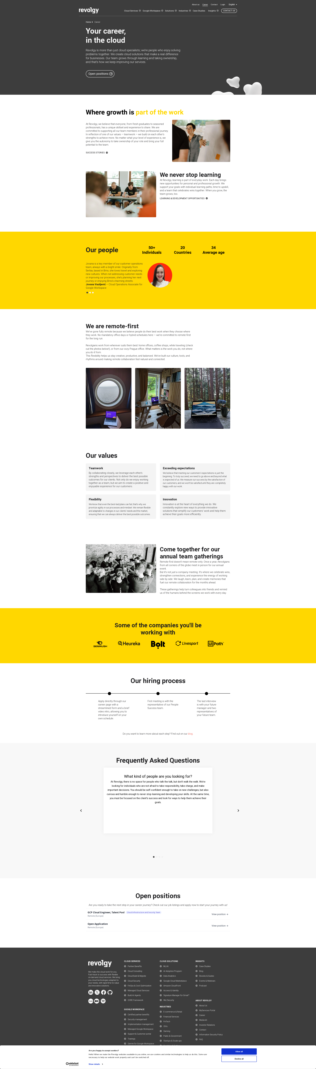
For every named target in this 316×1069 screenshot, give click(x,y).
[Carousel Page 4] (162, 857)
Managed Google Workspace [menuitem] (140, 1029)
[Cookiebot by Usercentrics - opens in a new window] (72, 1064)
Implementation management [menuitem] (141, 1024)
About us (195, 4)
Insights (212, 11)
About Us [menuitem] (203, 1005)
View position (219, 914)
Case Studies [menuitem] (205, 966)
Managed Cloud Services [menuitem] (138, 990)
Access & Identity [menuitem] (171, 990)
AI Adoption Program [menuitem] (172, 971)
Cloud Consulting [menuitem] (135, 971)
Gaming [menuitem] (166, 1031)
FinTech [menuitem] (166, 1021)
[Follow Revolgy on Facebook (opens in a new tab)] (103, 994)
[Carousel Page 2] (90, 292)
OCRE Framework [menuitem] (135, 1000)
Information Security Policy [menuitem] (211, 1034)
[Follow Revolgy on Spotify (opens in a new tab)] (103, 1003)
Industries (183, 11)
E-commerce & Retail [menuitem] (172, 1012)
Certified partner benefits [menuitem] (138, 1014)
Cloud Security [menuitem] (134, 981)
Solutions (169, 11)
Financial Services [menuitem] (171, 1017)
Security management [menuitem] (137, 1019)
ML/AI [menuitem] (166, 966)
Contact (214, 4)
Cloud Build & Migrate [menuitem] (137, 976)
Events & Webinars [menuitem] (207, 981)
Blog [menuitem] (201, 971)
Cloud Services (131, 11)
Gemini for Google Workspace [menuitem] (141, 1043)
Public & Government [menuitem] (172, 1036)
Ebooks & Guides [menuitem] (206, 976)
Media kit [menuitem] (203, 1020)
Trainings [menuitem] (131, 1039)
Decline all (239, 1059)
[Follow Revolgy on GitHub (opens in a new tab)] (110, 994)
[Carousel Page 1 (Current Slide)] (87, 292)
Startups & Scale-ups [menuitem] (172, 1041)
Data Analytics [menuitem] (169, 976)
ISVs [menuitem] (165, 1026)
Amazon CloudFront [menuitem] (172, 986)
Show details (94, 1064)
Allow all (239, 1051)
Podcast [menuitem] (203, 986)
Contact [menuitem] (202, 1030)
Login (223, 4)
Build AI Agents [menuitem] (134, 995)
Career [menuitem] (202, 1015)
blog (190, 733)
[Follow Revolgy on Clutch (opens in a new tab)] (90, 1003)
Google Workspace (151, 11)
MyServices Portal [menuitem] (207, 1010)
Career (205, 4)
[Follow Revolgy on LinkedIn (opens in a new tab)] (90, 994)
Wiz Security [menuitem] (168, 1000)
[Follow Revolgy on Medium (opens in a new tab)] (96, 1003)
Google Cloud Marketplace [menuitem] (175, 981)
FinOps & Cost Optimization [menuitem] (139, 986)
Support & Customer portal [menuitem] (139, 1034)
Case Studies (199, 11)
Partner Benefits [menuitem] (135, 966)
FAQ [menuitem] (201, 1039)
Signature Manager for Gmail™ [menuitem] (176, 995)
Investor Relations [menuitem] (207, 1025)
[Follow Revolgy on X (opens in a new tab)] (97, 994)
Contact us (229, 11)
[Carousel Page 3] (93, 292)
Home (88, 22)
